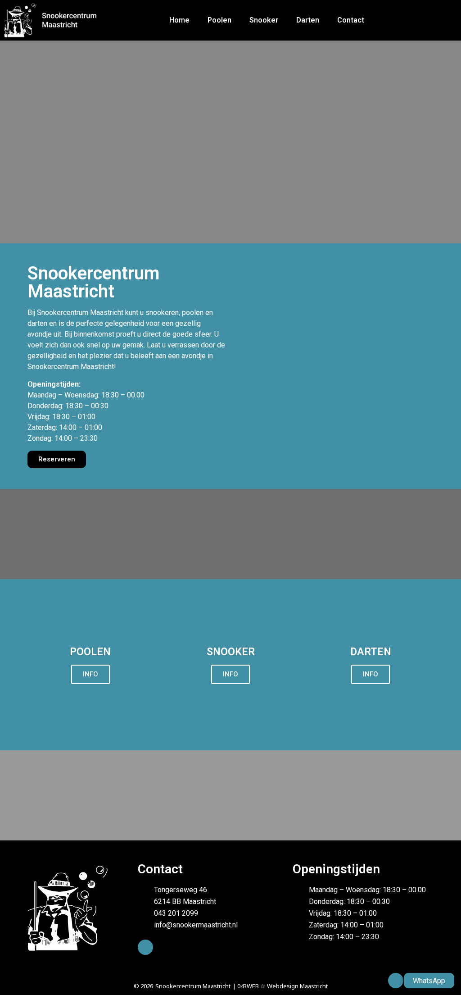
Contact (350, 20)
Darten (307, 20)
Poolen (219, 20)
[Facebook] (145, 947)
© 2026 (143, 986)
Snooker (263, 20)
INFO (90, 674)
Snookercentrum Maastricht (192, 986)
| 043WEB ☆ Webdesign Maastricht (280, 986)
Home (179, 20)
